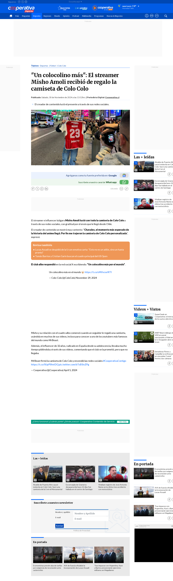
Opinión (66, 16)
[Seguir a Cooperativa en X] (22, 2)
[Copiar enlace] (126, 189)
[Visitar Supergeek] (157, 18)
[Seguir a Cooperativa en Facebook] (19, 2)
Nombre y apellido (62, 512)
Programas (99, 16)
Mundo (57, 16)
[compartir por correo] (121, 189)
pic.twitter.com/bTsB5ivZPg (74, 364)
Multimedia (86, 16)
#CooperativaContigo (114, 360)
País (17, 16)
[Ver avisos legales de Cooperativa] (147, 18)
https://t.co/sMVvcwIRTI (98, 272)
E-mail (58, 517)
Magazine (26, 16)
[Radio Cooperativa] (102, 8)
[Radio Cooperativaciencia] (81, 8)
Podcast (75, 16)
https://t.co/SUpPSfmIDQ (45, 364)
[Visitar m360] (152, 18)
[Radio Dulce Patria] (63, 8)
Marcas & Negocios (115, 16)
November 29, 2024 (86, 277)
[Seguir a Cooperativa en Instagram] (26, 2)
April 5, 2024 (70, 370)
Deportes (37, 16)
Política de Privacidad (82, 530)
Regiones (47, 16)
